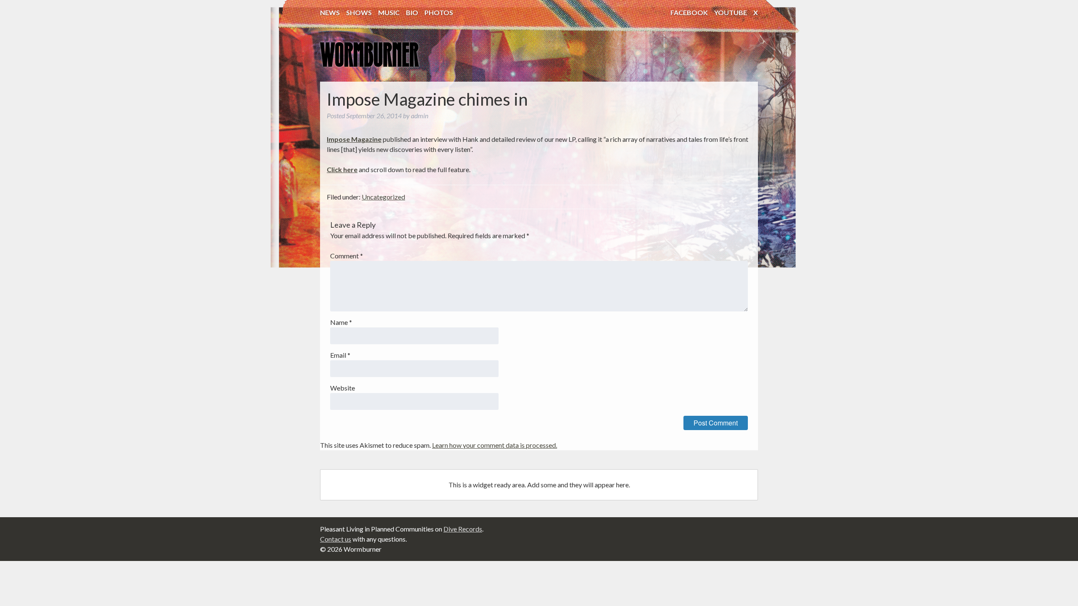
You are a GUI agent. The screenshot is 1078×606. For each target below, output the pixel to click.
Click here (342, 169)
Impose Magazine (354, 139)
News (330, 12)
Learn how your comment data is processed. (494, 445)
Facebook (689, 12)
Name (341, 322)
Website (342, 388)
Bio (412, 12)
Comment (346, 256)
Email (340, 355)
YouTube (730, 12)
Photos (438, 12)
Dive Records (462, 529)
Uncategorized (383, 197)
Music (389, 12)
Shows (359, 12)
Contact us (335, 539)
